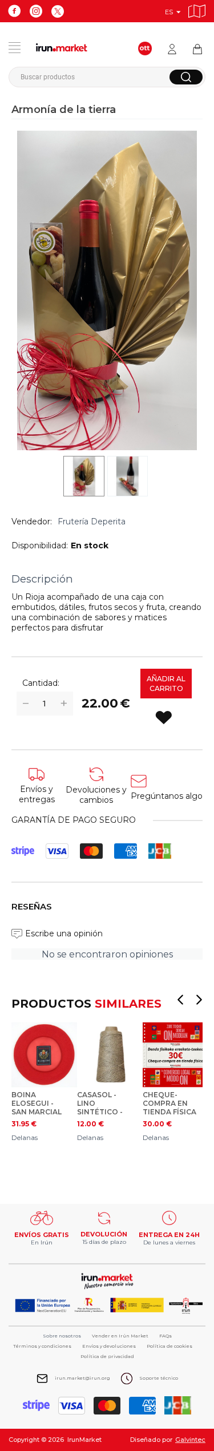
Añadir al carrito (166, 683)
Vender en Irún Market (120, 1336)
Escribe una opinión (64, 933)
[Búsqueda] (186, 77)
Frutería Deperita (92, 521)
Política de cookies (169, 1346)
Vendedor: (31, 521)
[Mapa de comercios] (196, 9)
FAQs (165, 1336)
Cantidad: (40, 683)
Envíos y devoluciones (109, 1346)
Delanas (24, 1137)
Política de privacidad (107, 1356)
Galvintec (190, 1440)
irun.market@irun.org (82, 1378)
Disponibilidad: (39, 545)
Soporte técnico (158, 1378)
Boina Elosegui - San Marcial (36, 1103)
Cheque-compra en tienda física (169, 1103)
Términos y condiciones (42, 1346)
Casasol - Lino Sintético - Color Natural (100, 1103)
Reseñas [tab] (31, 906)
